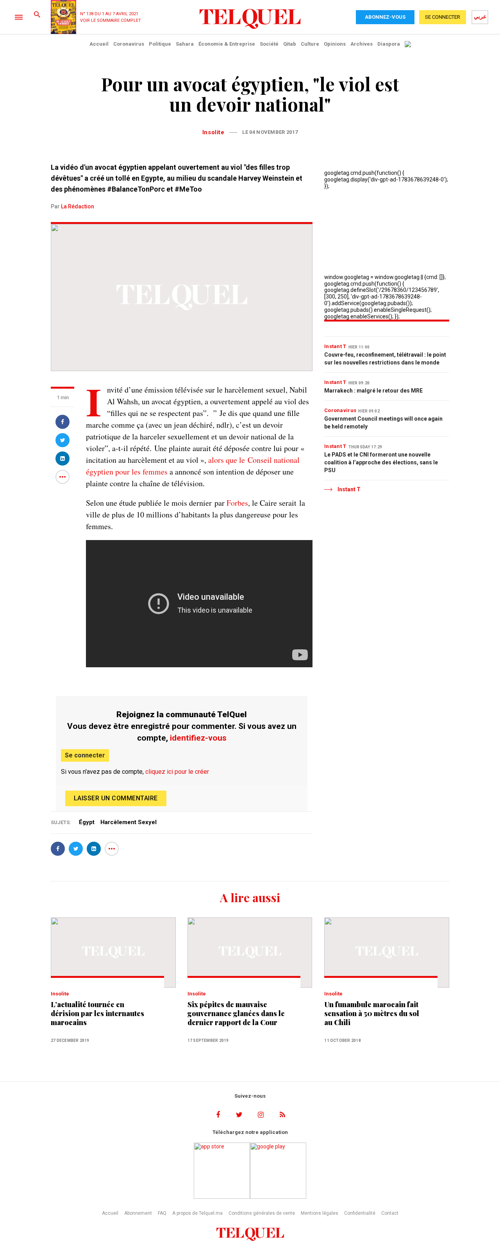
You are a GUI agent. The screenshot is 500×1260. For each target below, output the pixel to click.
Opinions (335, 44)
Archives (361, 44)
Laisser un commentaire (116, 798)
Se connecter (85, 755)
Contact (389, 1213)
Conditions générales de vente (262, 1213)
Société (269, 44)
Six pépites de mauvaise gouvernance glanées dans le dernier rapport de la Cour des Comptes (236, 1013)
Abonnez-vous (385, 17)
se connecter (442, 17)
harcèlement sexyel (128, 822)
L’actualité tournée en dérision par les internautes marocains (97, 1013)
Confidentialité (359, 1213)
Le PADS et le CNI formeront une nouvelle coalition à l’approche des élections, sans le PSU (381, 462)
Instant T (335, 346)
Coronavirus (128, 44)
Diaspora (388, 44)
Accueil (99, 44)
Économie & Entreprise (226, 44)
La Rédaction (77, 206)
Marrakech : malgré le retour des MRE (373, 390)
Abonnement (138, 1213)
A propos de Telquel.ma (197, 1213)
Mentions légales (319, 1213)
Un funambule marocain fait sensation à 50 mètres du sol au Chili (371, 1013)
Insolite (213, 132)
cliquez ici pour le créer (177, 771)
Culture (310, 44)
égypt (87, 822)
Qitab (289, 44)
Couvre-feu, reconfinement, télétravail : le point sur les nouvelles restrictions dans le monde (385, 359)
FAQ (162, 1213)
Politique (160, 44)
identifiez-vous (198, 738)
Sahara (185, 44)
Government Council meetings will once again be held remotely (383, 423)
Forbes (237, 503)
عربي (480, 16)
